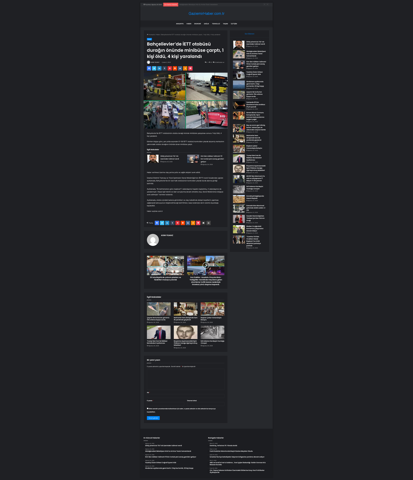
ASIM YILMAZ (155, 62)
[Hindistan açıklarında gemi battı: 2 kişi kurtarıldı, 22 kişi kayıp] (239, 85)
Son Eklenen (249, 34)
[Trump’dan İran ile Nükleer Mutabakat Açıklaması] (159, 332)
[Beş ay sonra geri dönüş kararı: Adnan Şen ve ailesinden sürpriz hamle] (239, 128)
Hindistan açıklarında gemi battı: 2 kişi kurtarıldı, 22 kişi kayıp (255, 84)
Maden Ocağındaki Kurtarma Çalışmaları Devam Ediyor (255, 228)
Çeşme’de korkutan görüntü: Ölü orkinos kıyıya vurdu (158, 319)
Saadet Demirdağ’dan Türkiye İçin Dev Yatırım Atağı (255, 218)
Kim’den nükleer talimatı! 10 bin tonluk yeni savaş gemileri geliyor (201, 4)
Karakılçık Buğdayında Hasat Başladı (255, 197)
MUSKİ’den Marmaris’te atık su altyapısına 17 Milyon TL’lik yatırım (255, 178)
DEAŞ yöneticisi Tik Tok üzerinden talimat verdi (255, 43)
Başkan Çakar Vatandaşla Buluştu (211, 319)
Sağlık (206, 24)
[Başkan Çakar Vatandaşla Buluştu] (212, 309)
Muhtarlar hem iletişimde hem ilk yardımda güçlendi (185, 319)
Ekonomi (197, 24)
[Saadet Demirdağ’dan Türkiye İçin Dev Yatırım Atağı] (239, 219)
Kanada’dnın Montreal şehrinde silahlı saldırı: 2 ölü (255, 208)
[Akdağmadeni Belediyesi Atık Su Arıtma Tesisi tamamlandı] (239, 54)
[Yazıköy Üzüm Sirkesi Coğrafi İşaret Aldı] (239, 75)
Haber (188, 24)
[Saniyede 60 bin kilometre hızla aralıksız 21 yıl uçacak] (239, 105)
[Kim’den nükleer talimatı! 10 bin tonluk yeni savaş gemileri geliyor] (193, 159)
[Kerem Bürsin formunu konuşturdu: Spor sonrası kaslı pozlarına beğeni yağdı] (239, 116)
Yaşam (225, 24)
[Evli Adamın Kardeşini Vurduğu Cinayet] (212, 332)
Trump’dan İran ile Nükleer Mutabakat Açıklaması (157, 342)
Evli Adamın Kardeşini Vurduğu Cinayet (212, 342)
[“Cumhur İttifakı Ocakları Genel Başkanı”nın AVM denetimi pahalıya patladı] (239, 240)
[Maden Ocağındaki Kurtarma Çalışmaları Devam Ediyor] (239, 229)
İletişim (234, 24)
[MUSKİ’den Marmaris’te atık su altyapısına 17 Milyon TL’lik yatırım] (239, 179)
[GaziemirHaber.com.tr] (206, 13)
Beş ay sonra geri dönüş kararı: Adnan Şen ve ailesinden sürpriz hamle (256, 127)
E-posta (150, 400)
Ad (148, 392)
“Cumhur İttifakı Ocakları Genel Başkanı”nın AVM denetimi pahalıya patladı (253, 241)
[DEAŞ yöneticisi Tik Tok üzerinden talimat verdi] (153, 159)
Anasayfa (179, 24)
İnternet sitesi (192, 400)
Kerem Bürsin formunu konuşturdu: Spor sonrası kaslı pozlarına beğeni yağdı (255, 116)
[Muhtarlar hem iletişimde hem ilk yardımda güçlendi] (185, 309)
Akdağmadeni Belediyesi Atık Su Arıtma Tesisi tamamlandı (256, 53)
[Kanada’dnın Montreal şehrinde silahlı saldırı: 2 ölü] (239, 209)
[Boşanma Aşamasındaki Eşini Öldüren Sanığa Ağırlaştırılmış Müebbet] (185, 332)
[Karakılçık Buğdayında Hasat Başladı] (239, 199)
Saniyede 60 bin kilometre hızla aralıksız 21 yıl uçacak (255, 104)
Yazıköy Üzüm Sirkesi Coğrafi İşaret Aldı (254, 73)
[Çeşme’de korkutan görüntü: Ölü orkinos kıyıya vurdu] (159, 309)
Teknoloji (216, 24)
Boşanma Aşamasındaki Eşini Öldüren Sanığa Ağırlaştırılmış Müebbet (185, 343)
